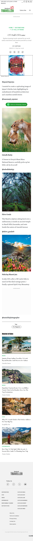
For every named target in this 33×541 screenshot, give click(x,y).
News (4, 355)
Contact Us (12, 521)
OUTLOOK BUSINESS (22, 500)
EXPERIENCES (5, 500)
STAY (3, 495)
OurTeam (17, 46)
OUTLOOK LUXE (21, 497)
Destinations (19, 27)
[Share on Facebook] (18, 52)
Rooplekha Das (6, 424)
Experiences (6, 446)
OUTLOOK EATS (21, 495)
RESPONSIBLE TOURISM (7, 503)
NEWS (3, 497)
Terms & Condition (14, 516)
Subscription (13, 524)
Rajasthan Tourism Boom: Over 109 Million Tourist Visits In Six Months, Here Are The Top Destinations (15, 390)
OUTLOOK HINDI (21, 508)
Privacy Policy (13, 518)
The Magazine (16, 327)
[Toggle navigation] (30, 10)
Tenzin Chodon (6, 395)
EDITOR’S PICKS (5, 506)
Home (11, 27)
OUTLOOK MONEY (22, 503)
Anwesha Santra (6, 363)
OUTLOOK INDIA (21, 492)
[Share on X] (14, 52)
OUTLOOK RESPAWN (22, 506)
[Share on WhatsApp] (10, 52)
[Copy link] (22, 52)
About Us (12, 513)
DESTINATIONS (5, 492)
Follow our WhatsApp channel (18, 104)
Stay (3, 417)
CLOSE (31, 536)
